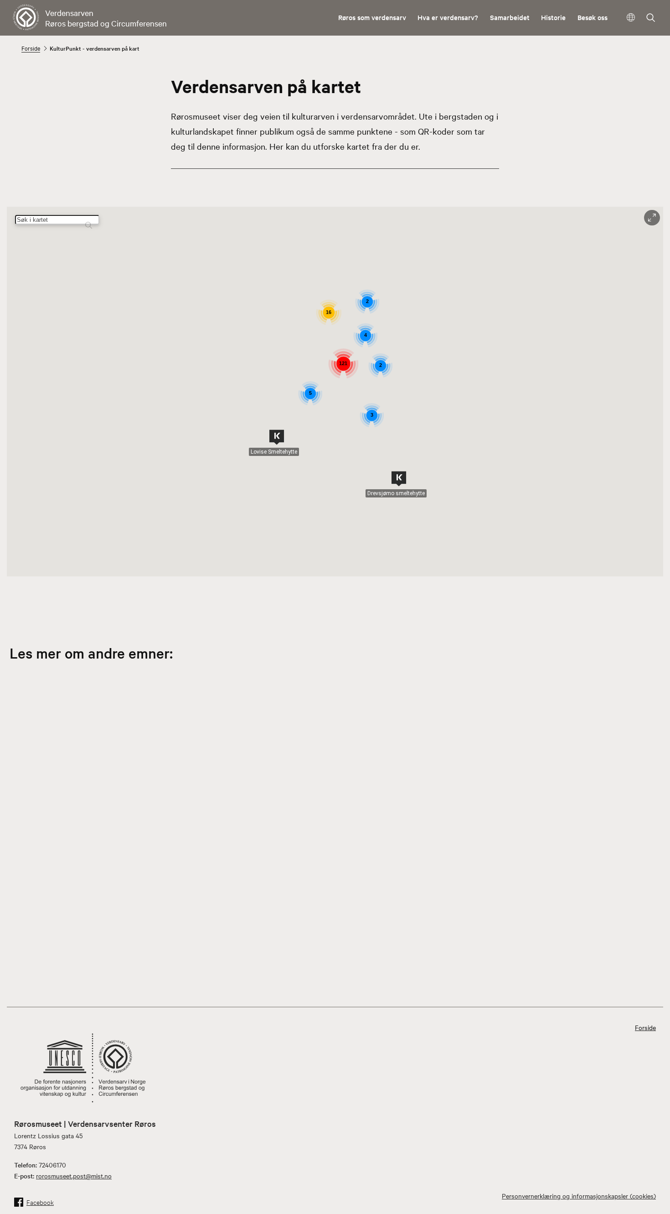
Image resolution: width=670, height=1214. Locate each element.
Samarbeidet (510, 17)
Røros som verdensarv (372, 17)
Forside (30, 48)
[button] (276, 437)
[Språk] (631, 17)
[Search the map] (88, 221)
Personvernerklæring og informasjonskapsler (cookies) (579, 1195)
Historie (553, 17)
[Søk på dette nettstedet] (650, 18)
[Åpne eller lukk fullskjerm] (652, 218)
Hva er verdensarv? (447, 17)
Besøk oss (592, 17)
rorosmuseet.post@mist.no (74, 1175)
